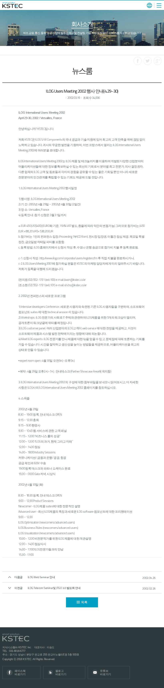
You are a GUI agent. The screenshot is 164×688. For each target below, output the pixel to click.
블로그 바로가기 (60, 672)
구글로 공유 (158, 61)
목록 (84, 602)
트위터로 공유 (148, 61)
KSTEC (12, 5)
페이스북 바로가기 (20, 672)
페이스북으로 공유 (138, 61)
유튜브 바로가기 (105, 672)
